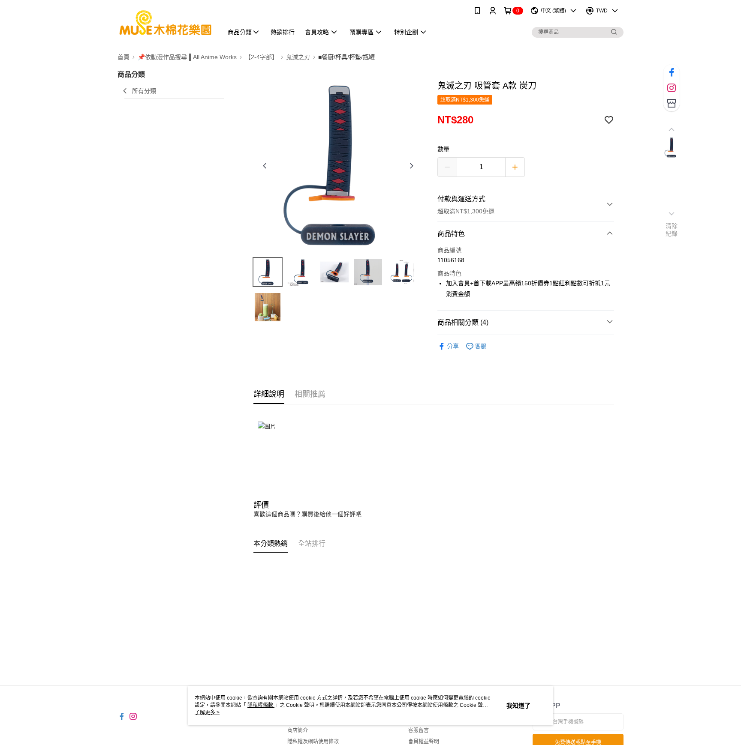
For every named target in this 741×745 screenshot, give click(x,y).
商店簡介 (297, 730)
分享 (453, 346)
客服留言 (418, 730)
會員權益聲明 (423, 742)
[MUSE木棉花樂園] (165, 22)
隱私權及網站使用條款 (313, 742)
